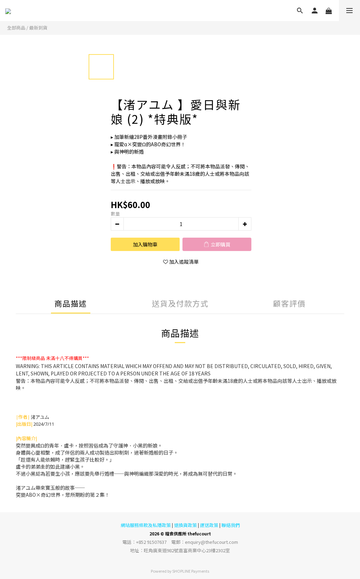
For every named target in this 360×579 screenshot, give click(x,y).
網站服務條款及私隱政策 (146, 525)
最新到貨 (38, 27)
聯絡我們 (230, 525)
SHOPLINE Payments (190, 571)
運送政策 (209, 525)
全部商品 (16, 27)
